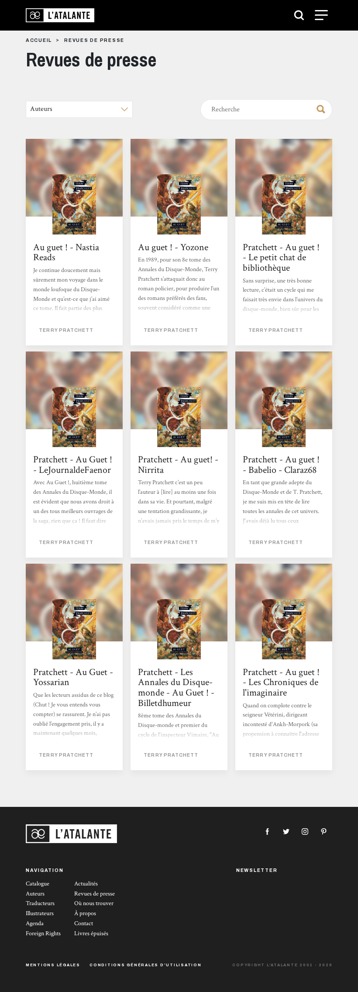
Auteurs (35, 894)
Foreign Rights (43, 933)
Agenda (35, 923)
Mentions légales (53, 965)
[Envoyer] (318, 107)
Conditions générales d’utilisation (146, 965)
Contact (83, 923)
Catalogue (37, 884)
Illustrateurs (40, 913)
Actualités (86, 884)
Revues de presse (94, 894)
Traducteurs (40, 903)
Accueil (39, 40)
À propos (85, 913)
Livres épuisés (91, 933)
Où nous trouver (94, 903)
